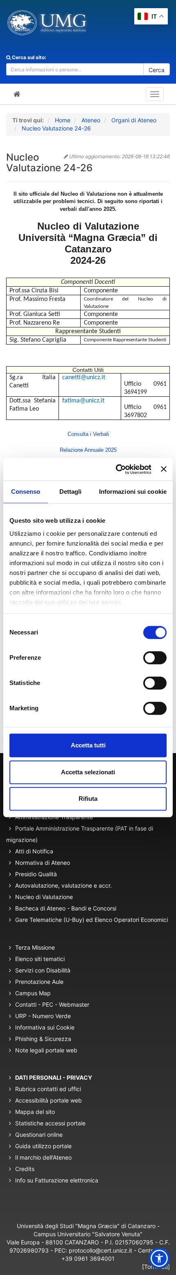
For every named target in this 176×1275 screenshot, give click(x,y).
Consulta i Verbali (88, 434)
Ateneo (90, 120)
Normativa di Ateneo (42, 862)
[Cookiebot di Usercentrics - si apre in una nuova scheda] (115, 469)
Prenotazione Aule (39, 981)
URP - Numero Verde (43, 1015)
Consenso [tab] (26, 491)
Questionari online (39, 1134)
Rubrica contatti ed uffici (48, 1088)
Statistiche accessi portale (50, 1123)
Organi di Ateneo (133, 120)
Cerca (157, 69)
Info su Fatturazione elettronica (56, 1180)
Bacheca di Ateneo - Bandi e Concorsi (65, 908)
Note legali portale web (46, 1050)
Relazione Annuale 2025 (88, 450)
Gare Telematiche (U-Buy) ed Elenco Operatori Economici (91, 919)
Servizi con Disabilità (42, 970)
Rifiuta (88, 798)
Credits (24, 1168)
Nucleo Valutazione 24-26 (56, 128)
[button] (159, 1258)
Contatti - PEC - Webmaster (52, 1004)
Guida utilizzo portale (43, 1145)
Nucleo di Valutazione (44, 896)
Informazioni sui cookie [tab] (133, 491)
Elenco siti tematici (40, 958)
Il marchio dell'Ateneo (43, 1157)
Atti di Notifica (34, 851)
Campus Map (33, 993)
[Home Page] (17, 94)
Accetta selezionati (88, 772)
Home (62, 120)
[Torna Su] (156, 1266)
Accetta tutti (88, 745)
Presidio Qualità (36, 874)
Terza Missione (35, 947)
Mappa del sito (35, 1111)
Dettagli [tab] (70, 491)
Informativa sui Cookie (44, 1027)
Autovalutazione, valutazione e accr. (63, 885)
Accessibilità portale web (48, 1100)
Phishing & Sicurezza (43, 1038)
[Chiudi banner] (164, 469)
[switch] (155, 657)
